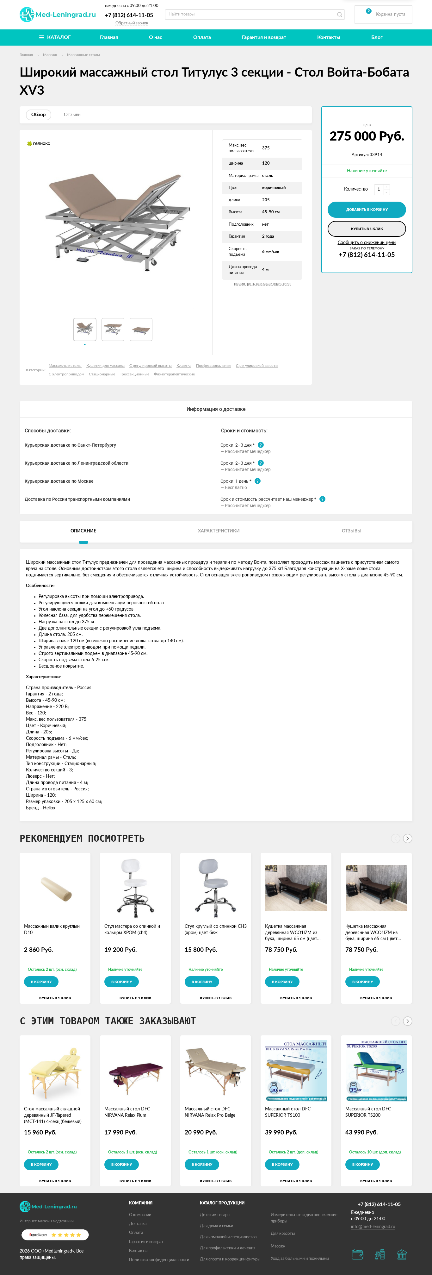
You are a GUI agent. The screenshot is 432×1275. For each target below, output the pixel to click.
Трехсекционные (134, 374)
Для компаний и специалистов (228, 1237)
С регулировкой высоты (150, 365)
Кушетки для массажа (105, 365)
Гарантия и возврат (264, 37)
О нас (155, 37)
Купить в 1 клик (367, 229)
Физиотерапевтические (174, 374)
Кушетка (183, 365)
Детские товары (215, 1215)
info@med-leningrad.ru (373, 1227)
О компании (140, 1215)
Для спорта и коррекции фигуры (230, 1259)
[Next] (407, 838)
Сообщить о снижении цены (367, 243)
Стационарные (102, 374)
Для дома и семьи (216, 1226)
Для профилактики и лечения (227, 1248)
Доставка (137, 1224)
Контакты (328, 37)
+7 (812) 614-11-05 (129, 15)
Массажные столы (65, 365)
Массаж (278, 1246)
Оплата (202, 37)
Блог (377, 37)
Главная (109, 37)
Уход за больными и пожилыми (300, 1259)
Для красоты (283, 1234)
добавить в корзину (367, 209)
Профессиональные (213, 365)
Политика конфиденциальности (159, 1260)
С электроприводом (66, 374)
